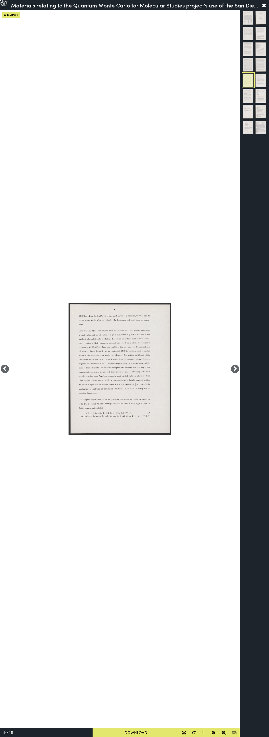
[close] (264, 5)
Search (12, 15)
